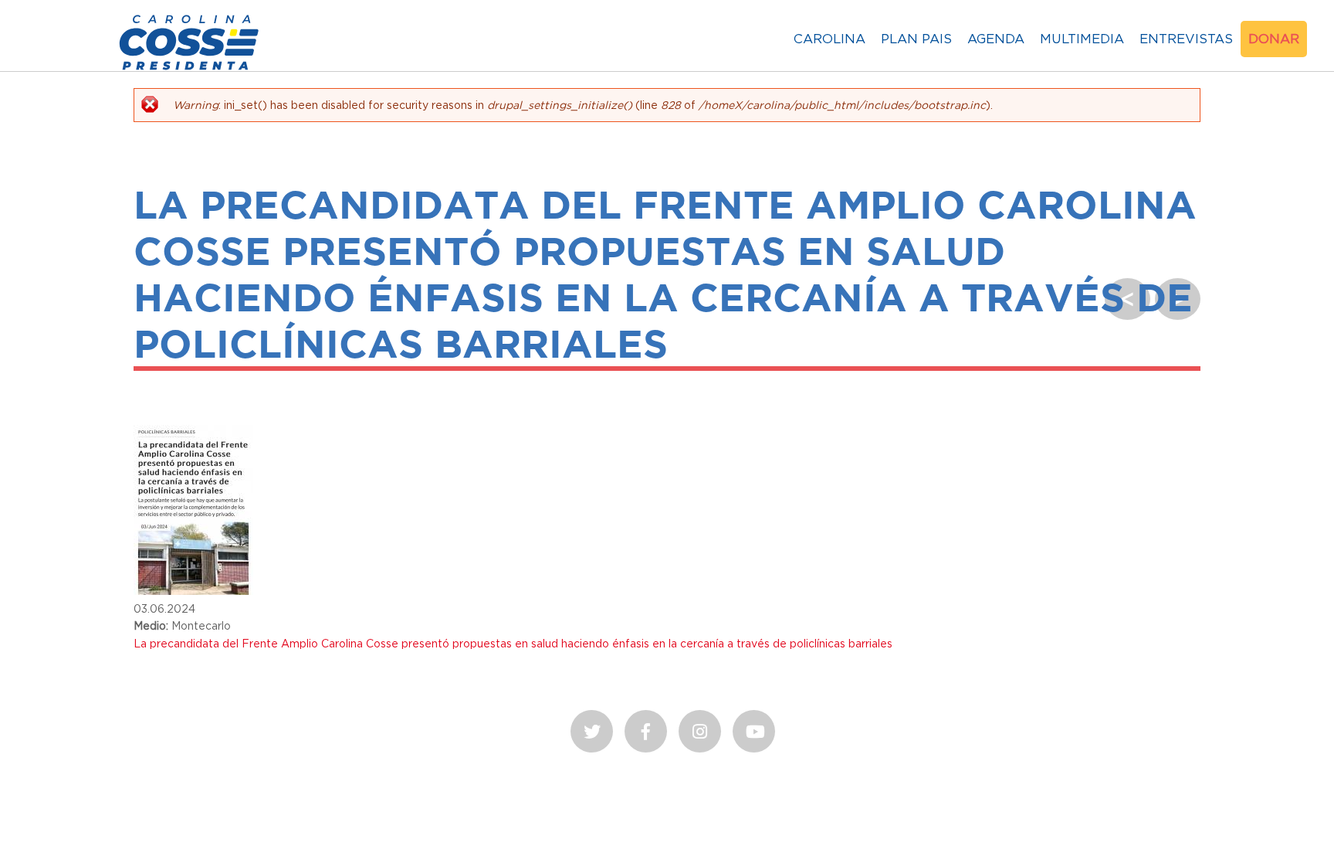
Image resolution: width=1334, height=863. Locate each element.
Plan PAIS (916, 39)
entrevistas (1186, 39)
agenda (995, 39)
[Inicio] (189, 70)
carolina (829, 39)
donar (1273, 39)
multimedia (1082, 39)
